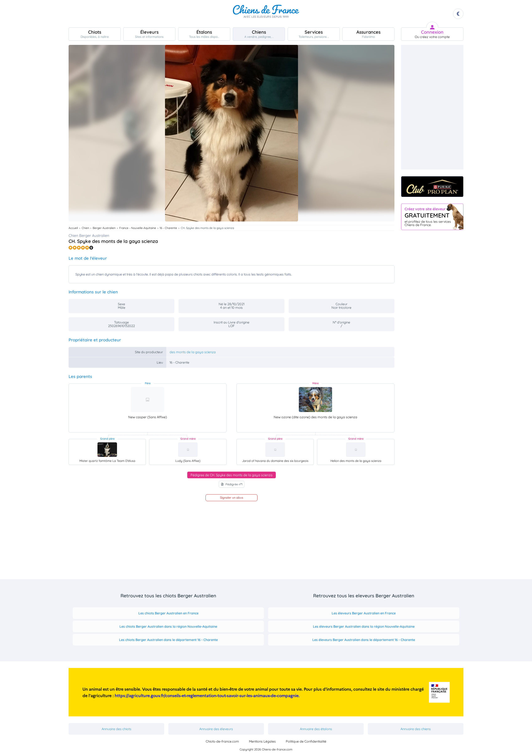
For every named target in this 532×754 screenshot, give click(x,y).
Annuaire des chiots (116, 729)
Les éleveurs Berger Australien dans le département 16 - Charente (363, 640)
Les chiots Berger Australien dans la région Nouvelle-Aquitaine (168, 626)
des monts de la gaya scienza (193, 352)
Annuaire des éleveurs (216, 729)
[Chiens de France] (266, 14)
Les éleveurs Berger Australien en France (364, 613)
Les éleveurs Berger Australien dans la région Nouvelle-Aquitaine (364, 626)
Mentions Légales (262, 741)
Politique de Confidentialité (306, 741)
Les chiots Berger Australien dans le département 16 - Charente (168, 640)
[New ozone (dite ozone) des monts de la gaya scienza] (315, 399)
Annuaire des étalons (316, 729)
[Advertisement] (432, 107)
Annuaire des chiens (415, 729)
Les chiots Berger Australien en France (168, 613)
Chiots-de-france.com (222, 741)
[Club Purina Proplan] (432, 186)
